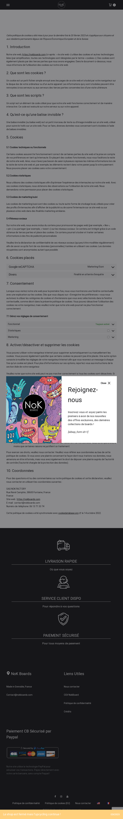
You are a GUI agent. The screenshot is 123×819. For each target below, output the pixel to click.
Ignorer (115, 814)
